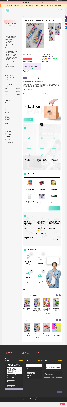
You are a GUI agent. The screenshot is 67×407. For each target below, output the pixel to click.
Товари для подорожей (10, 39)
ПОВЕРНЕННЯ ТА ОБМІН (10, 66)
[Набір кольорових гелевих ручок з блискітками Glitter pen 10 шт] (37, 302)
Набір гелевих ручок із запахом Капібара (56, 334)
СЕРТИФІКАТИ (37, 352)
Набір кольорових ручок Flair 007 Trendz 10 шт (56, 309)
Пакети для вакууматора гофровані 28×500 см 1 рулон (34, 365)
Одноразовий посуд (9, 31)
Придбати (47, 2)
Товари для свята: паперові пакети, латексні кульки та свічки (12, 34)
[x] (24, 289)
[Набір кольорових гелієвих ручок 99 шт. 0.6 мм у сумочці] (46, 302)
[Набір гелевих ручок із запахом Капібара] (56, 327)
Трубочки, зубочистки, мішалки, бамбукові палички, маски (11, 55)
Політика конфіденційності (39, 399)
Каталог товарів (9, 16)
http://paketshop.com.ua (9, 124)
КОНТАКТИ (51, 9)
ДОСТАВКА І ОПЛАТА (9, 75)
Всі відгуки (55, 239)
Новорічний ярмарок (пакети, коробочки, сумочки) (11, 62)
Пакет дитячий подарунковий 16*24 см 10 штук (53, 366)
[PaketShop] (7, 10)
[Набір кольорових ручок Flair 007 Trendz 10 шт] (56, 302)
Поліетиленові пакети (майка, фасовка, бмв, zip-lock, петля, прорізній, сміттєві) (11, 29)
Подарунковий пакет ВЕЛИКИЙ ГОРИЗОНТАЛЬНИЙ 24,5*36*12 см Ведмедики (14, 370)
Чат (63, 404)
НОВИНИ (7, 73)
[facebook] (23, 289)
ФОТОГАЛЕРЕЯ (8, 68)
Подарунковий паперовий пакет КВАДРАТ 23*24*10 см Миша (13, 372)
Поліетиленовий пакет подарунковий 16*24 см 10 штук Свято (53, 368)
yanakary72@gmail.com (9, 128)
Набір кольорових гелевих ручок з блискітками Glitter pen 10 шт (37, 310)
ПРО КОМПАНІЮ (9, 352)
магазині (39, 94)
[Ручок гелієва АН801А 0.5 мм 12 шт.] (46, 327)
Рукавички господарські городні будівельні (11, 45)
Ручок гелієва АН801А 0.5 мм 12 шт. (46, 334)
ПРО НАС (45, 9)
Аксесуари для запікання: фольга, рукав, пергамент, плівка (12, 52)
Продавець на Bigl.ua (33, 398)
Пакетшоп (41, 81)
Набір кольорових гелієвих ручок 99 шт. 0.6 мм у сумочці (46, 309)
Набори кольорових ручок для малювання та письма (33, 16)
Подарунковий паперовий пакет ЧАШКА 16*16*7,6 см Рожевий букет (13, 368)
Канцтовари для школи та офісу (18, 16)
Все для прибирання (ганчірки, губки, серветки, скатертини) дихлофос (11, 58)
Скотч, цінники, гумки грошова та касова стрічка (11, 42)
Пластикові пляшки (9, 49)
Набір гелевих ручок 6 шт (27, 309)
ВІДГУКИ (6, 64)
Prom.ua (38, 397)
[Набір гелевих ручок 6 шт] (27, 302)
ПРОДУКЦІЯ (40, 9)
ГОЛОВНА (35, 9)
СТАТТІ (6, 79)
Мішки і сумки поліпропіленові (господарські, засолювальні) (11, 37)
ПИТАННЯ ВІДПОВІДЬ (9, 77)
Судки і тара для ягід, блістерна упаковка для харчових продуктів (11, 26)
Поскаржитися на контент (31, 399)
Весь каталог (29, 119)
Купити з (25, 61)
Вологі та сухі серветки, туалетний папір (12, 47)
